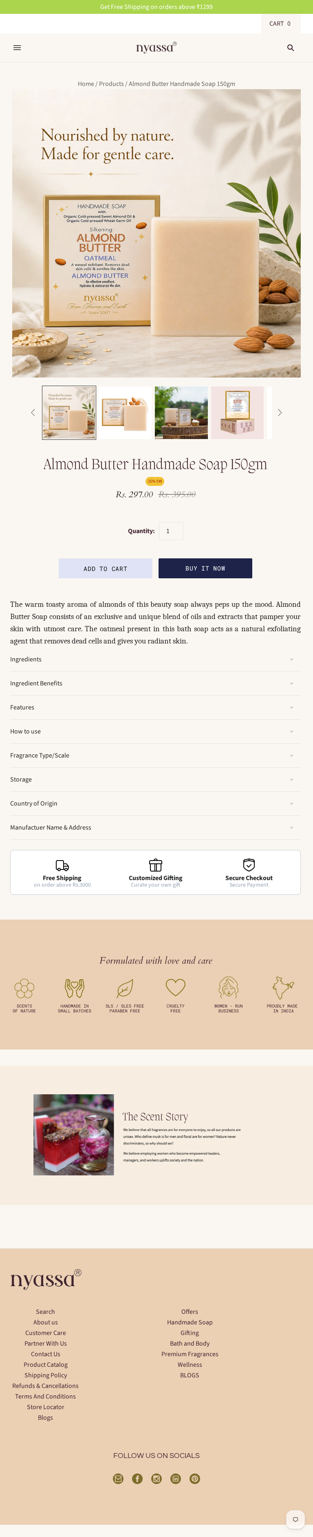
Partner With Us (45, 1343)
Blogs (45, 1417)
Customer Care (45, 1332)
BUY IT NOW (205, 568)
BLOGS (189, 1375)
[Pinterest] (195, 1478)
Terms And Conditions (45, 1396)
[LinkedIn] (175, 1478)
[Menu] (17, 47)
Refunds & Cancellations (45, 1385)
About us (45, 1322)
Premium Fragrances (189, 1354)
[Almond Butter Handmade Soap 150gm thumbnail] (69, 413)
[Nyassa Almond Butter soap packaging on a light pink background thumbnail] (237, 413)
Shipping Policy (45, 1375)
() (281, 23)
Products (111, 83)
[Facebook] (137, 1478)
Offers (189, 1311)
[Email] (118, 1478)
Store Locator (45, 1407)
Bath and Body (189, 1343)
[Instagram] (156, 1478)
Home (86, 83)
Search (45, 1311)
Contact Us (45, 1354)
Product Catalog (46, 1364)
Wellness (190, 1364)
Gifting (190, 1332)
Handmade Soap (190, 1322)
